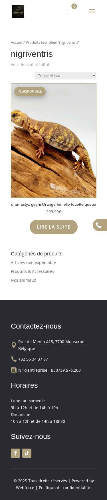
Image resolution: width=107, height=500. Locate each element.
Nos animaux (23, 280)
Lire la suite (53, 227)
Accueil (17, 42)
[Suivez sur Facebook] (15, 453)
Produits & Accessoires (32, 271)
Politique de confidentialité (64, 487)
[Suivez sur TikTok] (26, 453)
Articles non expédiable (33, 262)
